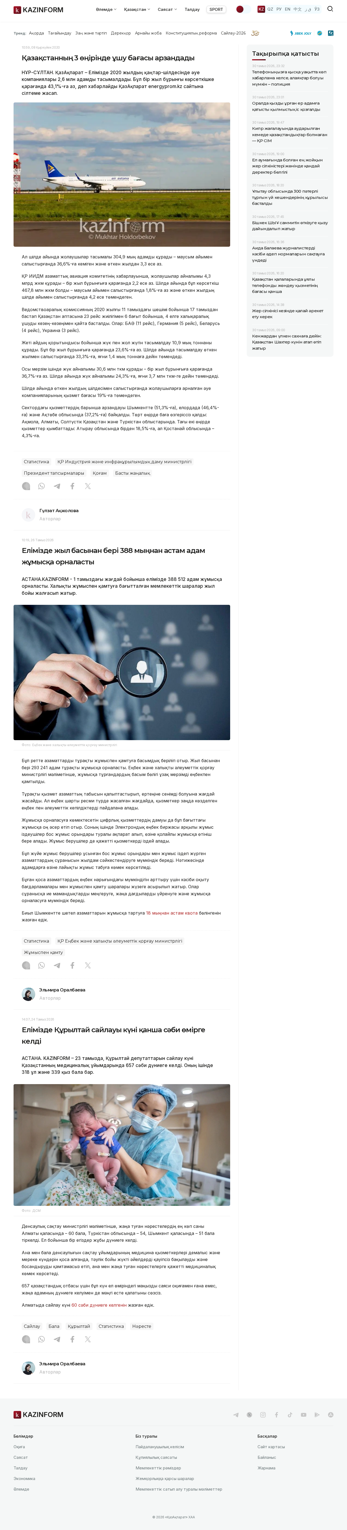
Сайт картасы (271, 1446)
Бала (54, 1326)
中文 (298, 9)
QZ (270, 9)
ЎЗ (317, 9)
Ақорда (36, 33)
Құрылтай (79, 1326)
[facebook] (276, 1415)
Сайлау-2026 (233, 33)
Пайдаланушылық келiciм (160, 1446)
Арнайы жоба (148, 33)
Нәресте (141, 1326)
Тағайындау (60, 33)
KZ (261, 9)
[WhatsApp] (41, 486)
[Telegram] (57, 486)
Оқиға (19, 1446)
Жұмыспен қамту (43, 952)
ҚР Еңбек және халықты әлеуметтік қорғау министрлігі (119, 941)
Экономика (24, 1478)
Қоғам (100, 473)
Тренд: (20, 33)
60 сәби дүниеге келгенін (99, 1305)
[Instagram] (26, 486)
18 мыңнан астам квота (172, 913)
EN (287, 9)
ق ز (308, 9)
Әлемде (21, 1489)
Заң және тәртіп (91, 33)
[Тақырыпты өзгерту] (243, 9)
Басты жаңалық (132, 473)
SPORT (216, 9)
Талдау (192, 9)
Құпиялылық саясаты (156, 1457)
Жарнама (266, 1467)
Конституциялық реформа (191, 33)
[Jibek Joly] (302, 33)
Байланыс (267, 1457)
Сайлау (32, 1326)
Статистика (36, 461)
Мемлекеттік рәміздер (158, 1467)
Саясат (21, 1457)
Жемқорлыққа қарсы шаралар (165, 1478)
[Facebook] (72, 486)
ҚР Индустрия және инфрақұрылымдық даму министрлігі (124, 461)
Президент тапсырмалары (54, 473)
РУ (279, 9)
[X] (87, 486)
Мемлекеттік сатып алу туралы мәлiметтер (179, 1489)
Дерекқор (121, 33)
